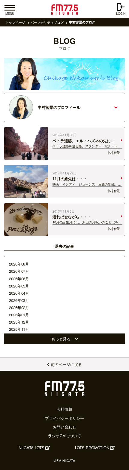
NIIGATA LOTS (31, 447)
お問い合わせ (64, 427)
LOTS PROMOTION (92, 447)
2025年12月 (19, 322)
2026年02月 (19, 307)
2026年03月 (19, 300)
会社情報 (64, 409)
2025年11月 (19, 329)
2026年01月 (19, 315)
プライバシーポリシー (64, 418)
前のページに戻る (66, 364)
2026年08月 (19, 264)
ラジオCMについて (64, 435)
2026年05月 (19, 286)
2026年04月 (19, 293)
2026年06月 (19, 278)
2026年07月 (19, 271)
